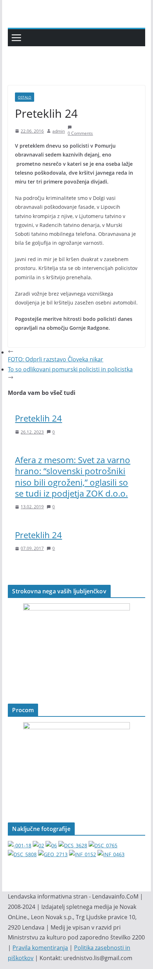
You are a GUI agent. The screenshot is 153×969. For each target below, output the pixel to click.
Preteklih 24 (38, 418)
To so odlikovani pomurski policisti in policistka (70, 369)
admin (58, 131)
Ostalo (24, 97)
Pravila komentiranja (40, 948)
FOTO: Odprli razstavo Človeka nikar (55, 359)
